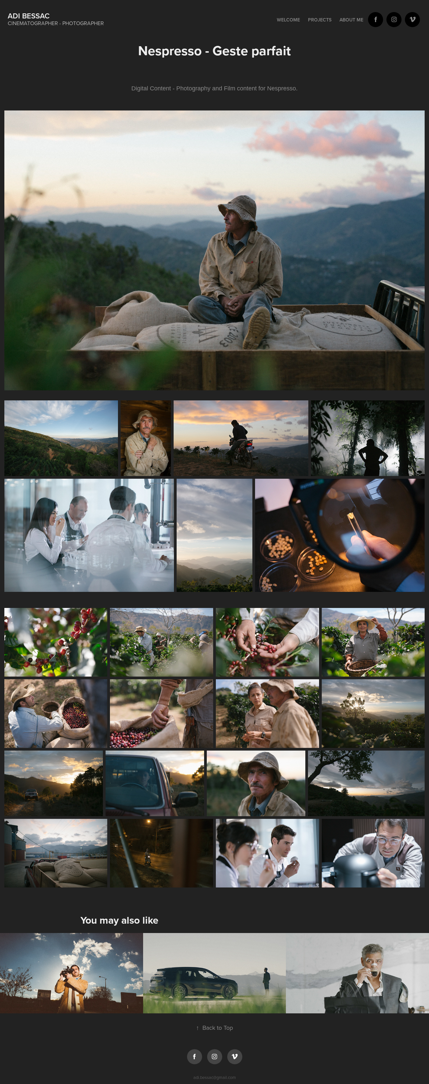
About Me (351, 19)
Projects (319, 19)
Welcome (288, 19)
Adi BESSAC (29, 15)
